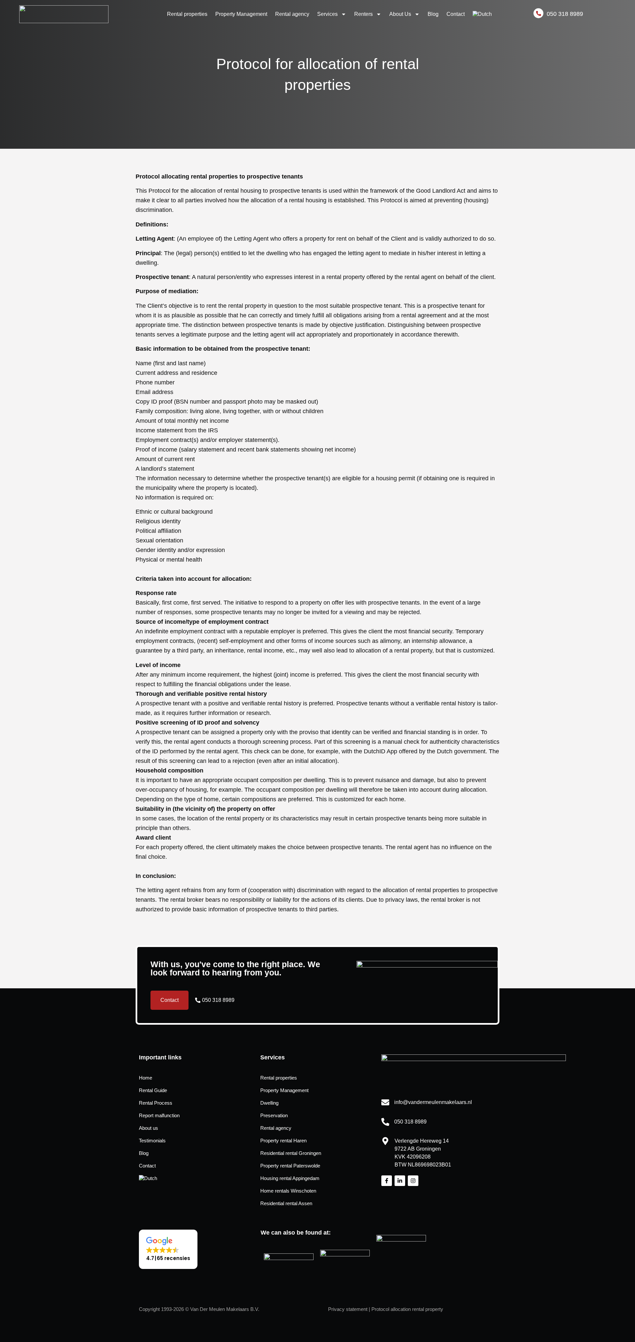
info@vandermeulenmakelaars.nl (433, 1102)
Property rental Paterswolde (290, 1165)
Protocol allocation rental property (407, 1309)
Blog (433, 14)
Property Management (241, 14)
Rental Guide (153, 1090)
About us (148, 1128)
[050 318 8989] (385, 1122)
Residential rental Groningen (290, 1153)
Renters (363, 14)
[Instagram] (413, 1180)
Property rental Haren (283, 1140)
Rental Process (155, 1103)
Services (327, 14)
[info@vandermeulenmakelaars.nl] (385, 1102)
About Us (400, 14)
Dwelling (269, 1103)
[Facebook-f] (386, 1180)
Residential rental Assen (286, 1203)
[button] (168, 1249)
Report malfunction (159, 1115)
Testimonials (152, 1140)
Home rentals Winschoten (288, 1191)
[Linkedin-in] (400, 1180)
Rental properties (187, 14)
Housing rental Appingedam (289, 1178)
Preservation (274, 1115)
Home (145, 1078)
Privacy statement (347, 1309)
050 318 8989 (410, 1122)
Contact (455, 14)
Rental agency (292, 14)
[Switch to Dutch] (482, 14)
